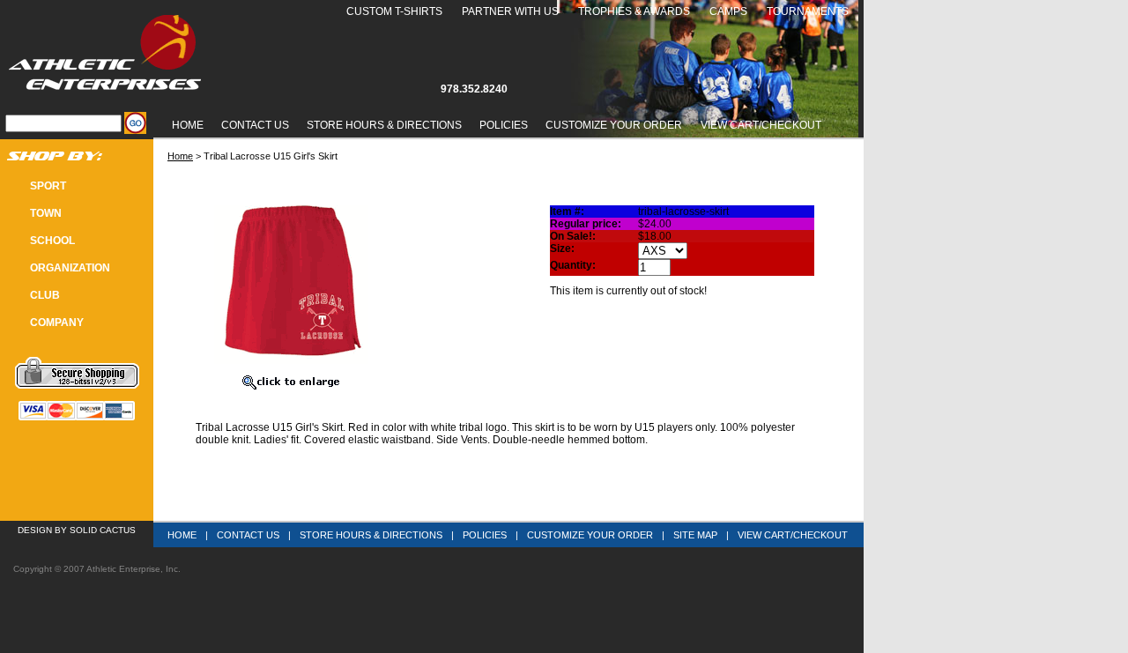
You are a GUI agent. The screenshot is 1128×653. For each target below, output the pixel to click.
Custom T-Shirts (394, 11)
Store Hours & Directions (384, 125)
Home (188, 125)
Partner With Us (510, 11)
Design (35, 530)
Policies (503, 125)
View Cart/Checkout (793, 535)
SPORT (48, 186)
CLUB (45, 295)
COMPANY (57, 322)
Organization (70, 268)
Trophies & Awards (634, 11)
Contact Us (255, 125)
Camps (728, 11)
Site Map (695, 535)
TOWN (46, 213)
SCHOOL (52, 240)
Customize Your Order (613, 125)
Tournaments (808, 11)
